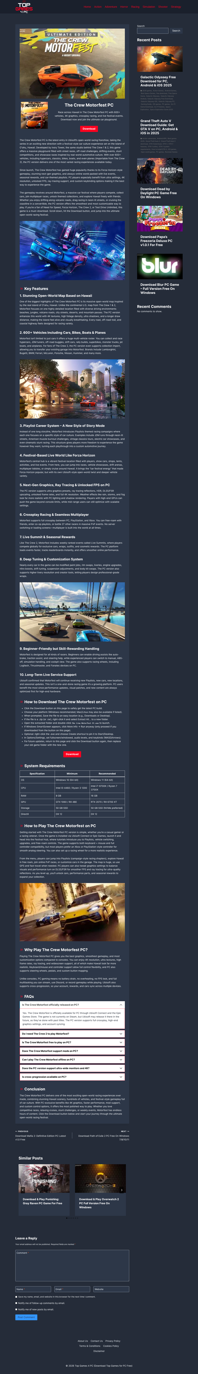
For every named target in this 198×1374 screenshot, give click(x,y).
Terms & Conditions (89, 1346)
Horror (124, 6)
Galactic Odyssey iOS (149, 101)
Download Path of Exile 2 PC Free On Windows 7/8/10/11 (103, 1135)
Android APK (161, 138)
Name (21, 1289)
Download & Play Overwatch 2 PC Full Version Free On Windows (99, 1203)
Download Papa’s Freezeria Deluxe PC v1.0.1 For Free (156, 241)
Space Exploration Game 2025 (161, 109)
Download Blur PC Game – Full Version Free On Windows (159, 289)
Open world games (148, 152)
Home (87, 6)
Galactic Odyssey (152, 96)
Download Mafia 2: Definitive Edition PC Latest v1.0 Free (40, 1135)
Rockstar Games (171, 152)
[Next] (121, 1190)
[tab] (66, 1218)
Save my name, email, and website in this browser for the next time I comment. (56, 1296)
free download (161, 93)
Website (99, 1289)
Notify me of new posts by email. (36, 1309)
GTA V (165, 144)
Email (59, 1289)
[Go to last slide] (23, 1190)
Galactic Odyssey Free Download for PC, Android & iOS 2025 (158, 81)
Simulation (149, 6)
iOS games (157, 104)
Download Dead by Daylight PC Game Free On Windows (158, 193)
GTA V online (153, 147)
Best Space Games (148, 93)
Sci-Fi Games (159, 107)
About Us (83, 1341)
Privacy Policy (112, 1341)
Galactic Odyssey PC (167, 101)
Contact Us (97, 1341)
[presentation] (44, 1178)
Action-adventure (149, 138)
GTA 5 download (155, 144)
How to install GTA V (159, 149)
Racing (135, 6)
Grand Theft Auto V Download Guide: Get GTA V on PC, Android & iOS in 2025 (159, 127)
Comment (23, 1253)
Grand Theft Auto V (153, 141)
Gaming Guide (146, 104)
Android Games (170, 91)
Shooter (163, 6)
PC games (166, 104)
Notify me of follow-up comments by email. (41, 1303)
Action (98, 6)
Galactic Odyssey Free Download (160, 99)
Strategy (176, 6)
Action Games (158, 91)
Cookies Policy (111, 1346)
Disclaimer (99, 1351)
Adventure (111, 6)
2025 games (147, 91)
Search (141, 26)
